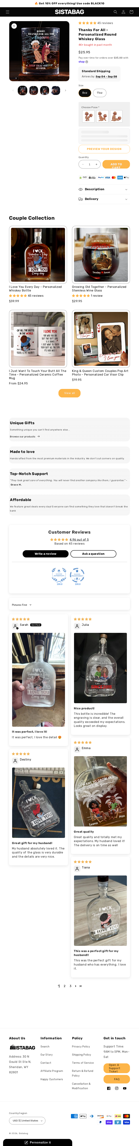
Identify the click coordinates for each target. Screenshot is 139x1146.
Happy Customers (52, 1079)
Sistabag (23, 1133)
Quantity (84, 157)
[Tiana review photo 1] (100, 910)
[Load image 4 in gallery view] (55, 90)
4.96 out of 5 (79, 539)
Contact (46, 1062)
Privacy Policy (81, 1046)
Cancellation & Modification (81, 1086)
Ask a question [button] (93, 553)
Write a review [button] (45, 553)
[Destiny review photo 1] (38, 802)
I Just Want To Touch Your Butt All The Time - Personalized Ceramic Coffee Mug (37, 374)
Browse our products (22, 436)
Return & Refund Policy (82, 1073)
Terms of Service (83, 1062)
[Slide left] (13, 90)
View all (69, 393)
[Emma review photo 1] (100, 791)
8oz (84, 92)
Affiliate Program (52, 1071)
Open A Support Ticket (114, 1068)
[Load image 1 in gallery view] (22, 90)
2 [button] (65, 986)
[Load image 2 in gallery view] (33, 90)
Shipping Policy (81, 1054)
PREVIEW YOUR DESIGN (104, 149)
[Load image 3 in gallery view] (44, 90)
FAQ (117, 1079)
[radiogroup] (104, 116)
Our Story (47, 1054)
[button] (8, 12)
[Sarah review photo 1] (38, 680)
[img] (21, 619)
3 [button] (70, 986)
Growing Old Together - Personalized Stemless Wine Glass (99, 288)
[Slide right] (66, 90)
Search (45, 1046)
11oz (100, 92)
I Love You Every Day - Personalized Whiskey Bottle (35, 288)
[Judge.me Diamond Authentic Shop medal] (59, 575)
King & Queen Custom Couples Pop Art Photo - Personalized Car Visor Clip (100, 372)
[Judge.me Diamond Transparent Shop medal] (77, 575)
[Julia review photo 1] (100, 668)
